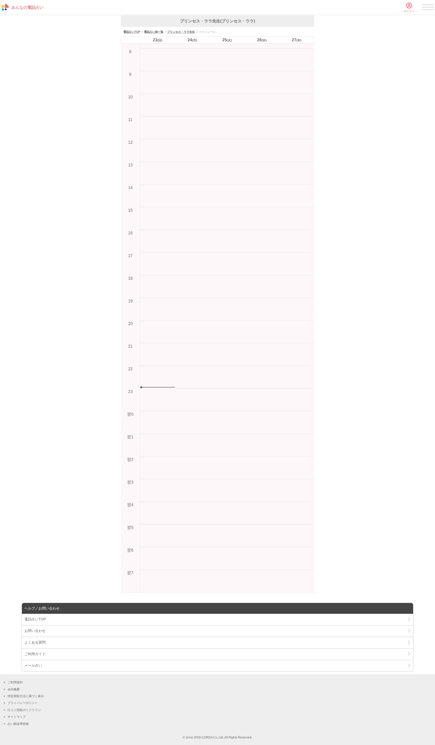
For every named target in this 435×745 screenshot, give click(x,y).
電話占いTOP (131, 31)
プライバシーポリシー (23, 703)
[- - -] (428, 8)
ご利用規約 (15, 682)
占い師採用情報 (18, 724)
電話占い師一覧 (153, 31)
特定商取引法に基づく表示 (26, 696)
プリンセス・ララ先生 (181, 31)
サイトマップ (17, 717)
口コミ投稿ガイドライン (24, 710)
